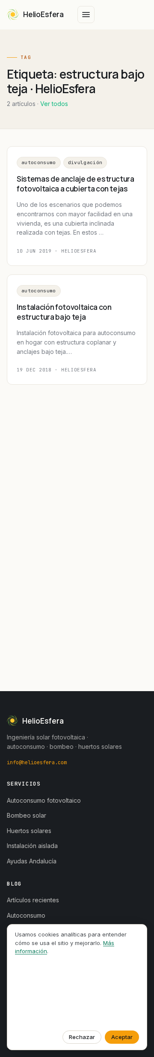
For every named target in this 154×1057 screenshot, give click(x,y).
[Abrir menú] (86, 14)
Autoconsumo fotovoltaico (44, 800)
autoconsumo (38, 162)
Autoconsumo (26, 915)
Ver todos (54, 103)
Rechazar (82, 1036)
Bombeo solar (26, 815)
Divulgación (85, 162)
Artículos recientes (33, 900)
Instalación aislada (32, 845)
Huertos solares (29, 830)
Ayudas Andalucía (31, 861)
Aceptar (122, 1036)
